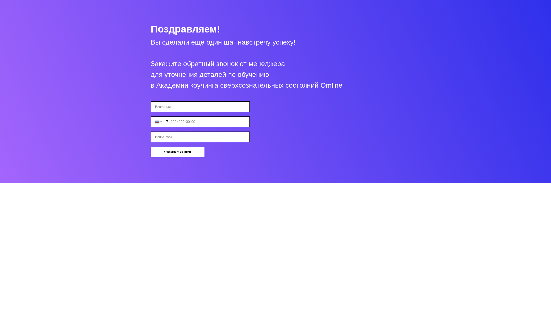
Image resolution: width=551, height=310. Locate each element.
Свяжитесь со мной (177, 151)
